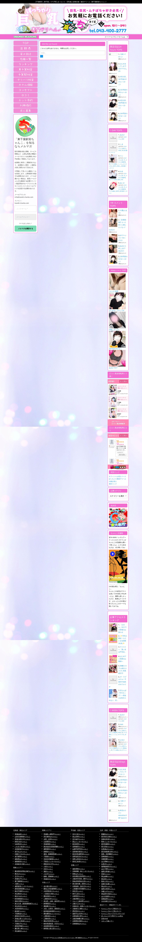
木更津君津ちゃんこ (22, 908)
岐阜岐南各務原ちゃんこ (52, 911)
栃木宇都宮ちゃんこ (22, 891)
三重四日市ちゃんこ (51, 899)
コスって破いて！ (107, 921)
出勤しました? (114, 329)
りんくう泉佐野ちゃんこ (81, 901)
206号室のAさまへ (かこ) (122, 115)
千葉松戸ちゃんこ (21, 923)
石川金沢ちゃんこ (78, 839)
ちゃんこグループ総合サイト (111, 908)
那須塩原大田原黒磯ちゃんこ (54, 846)
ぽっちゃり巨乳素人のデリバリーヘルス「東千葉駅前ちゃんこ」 (70, 937)
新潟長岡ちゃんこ (78, 844)
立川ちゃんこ (19, 876)
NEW (122, 139)
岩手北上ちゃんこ (21, 851)
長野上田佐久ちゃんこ (80, 859)
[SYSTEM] (25, 69)
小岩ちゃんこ (48, 866)
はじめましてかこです (116, 310)
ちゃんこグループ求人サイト (111, 911)
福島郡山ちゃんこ (21, 859)
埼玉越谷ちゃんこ (21, 931)
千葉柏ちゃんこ (49, 856)
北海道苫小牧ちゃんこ (22, 864)
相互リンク (113, 484)
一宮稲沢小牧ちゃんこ (51, 894)
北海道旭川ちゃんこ (22, 849)
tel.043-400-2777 (107, 30)
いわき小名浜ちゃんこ (22, 846)
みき (121, 171)
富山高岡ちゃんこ (78, 836)
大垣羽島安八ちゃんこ (51, 891)
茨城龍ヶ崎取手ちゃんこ (52, 834)
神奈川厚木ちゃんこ (22, 901)
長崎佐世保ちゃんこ (108, 839)
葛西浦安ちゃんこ (50, 849)
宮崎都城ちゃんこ (107, 856)
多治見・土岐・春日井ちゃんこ (54, 901)
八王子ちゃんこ (49, 874)
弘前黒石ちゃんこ (21, 844)
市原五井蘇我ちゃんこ (51, 859)
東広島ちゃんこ (106, 879)
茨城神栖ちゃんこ (50, 844)
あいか (122, 183)
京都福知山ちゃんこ (79, 923)
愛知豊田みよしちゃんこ (52, 913)
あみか (122, 135)
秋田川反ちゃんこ (21, 841)
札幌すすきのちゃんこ (22, 854)
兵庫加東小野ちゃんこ (80, 916)
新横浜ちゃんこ (49, 851)
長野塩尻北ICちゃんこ (80, 856)
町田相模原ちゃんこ (22, 899)
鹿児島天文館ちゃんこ (109, 836)
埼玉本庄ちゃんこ (21, 906)
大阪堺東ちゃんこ (78, 899)
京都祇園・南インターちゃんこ (83, 871)
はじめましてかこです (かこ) (122, 771)
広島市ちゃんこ (106, 864)
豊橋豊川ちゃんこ (50, 906)
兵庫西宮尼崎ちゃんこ (80, 921)
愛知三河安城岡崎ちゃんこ (53, 889)
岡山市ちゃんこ (106, 886)
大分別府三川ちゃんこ (109, 901)
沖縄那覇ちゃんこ (107, 859)
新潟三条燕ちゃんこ (79, 861)
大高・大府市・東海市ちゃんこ (54, 908)
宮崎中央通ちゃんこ (108, 884)
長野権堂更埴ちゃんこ (80, 851)
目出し (119, 166)
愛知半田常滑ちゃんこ (51, 921)
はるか (122, 740)
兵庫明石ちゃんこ (78, 896)
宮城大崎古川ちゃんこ (22, 839)
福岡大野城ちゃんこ (108, 871)
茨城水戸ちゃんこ (21, 879)
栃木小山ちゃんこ (21, 896)
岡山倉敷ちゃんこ (107, 876)
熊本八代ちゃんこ (107, 881)
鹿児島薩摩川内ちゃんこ (109, 851)
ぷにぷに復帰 (113, 291)
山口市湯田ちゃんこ (108, 896)
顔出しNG (120, 179)
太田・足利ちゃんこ (51, 839)
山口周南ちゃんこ (107, 861)
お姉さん (123, 148)
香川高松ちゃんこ (107, 846)
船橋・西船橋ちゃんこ (51, 876)
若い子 (123, 160)
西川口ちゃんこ (20, 874)
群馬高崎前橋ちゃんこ (22, 889)
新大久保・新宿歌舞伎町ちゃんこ (26, 903)
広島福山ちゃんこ (107, 849)
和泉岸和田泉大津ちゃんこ (81, 881)
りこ (121, 156)
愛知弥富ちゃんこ (50, 896)
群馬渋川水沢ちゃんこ (22, 916)
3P (122, 150)
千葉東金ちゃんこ (21, 913)
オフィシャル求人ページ (117, 476)
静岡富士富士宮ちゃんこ (52, 928)
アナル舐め (114, 164)
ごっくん (120, 164)
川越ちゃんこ (19, 884)
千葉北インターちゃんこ (52, 861)
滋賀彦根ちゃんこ (78, 869)
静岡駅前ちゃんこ (50, 903)
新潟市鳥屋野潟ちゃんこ (81, 854)
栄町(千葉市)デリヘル (118, 421)
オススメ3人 (121, 734)
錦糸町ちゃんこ (20, 911)
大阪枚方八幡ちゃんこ (80, 908)
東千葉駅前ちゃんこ (22, 881)
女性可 (114, 166)
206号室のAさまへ (115, 349)
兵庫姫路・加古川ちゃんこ (81, 886)
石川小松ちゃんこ (78, 834)
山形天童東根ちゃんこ (22, 836)
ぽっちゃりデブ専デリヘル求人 (112, 916)
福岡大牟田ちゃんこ (108, 889)
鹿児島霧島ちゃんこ (108, 844)
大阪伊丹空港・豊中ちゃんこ (82, 879)
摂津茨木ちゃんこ (78, 911)
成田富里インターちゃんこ (24, 886)
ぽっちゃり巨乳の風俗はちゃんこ (124, 584)
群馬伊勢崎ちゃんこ (22, 926)
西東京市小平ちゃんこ (51, 864)
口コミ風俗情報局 (118, 424)
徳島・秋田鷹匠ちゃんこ (109, 854)
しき (121, 144)
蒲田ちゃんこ (48, 871)
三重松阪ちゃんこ (50, 916)
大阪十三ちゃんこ (78, 903)
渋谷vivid (104, 918)
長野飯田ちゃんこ (78, 846)
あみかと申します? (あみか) (122, 248)
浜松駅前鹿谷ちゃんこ (51, 926)
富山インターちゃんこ (80, 841)
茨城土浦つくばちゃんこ (23, 918)
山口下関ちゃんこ (107, 869)
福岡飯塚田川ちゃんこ (109, 866)
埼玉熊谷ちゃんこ (21, 894)
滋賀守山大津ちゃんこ (80, 913)
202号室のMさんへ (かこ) (122, 92)
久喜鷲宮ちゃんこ (50, 841)
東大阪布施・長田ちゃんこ (81, 884)
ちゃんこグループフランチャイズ (113, 913)
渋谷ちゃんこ (48, 869)
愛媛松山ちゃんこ (107, 834)
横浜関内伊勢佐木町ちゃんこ (25, 871)
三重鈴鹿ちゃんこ (50, 918)
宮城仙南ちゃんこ (21, 834)
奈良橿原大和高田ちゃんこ (81, 876)
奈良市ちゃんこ (77, 891)
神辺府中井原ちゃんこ (109, 894)
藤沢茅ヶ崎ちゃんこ (22, 928)
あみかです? (113, 368)
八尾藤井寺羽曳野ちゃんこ (81, 889)
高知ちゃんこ (106, 874)
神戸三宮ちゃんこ (78, 894)
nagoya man (112, 584)
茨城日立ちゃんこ (50, 879)
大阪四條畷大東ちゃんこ (81, 918)
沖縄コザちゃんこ (107, 891)
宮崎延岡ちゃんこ (107, 899)
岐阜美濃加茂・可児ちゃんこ (54, 923)
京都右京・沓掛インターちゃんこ (84, 906)
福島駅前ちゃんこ (21, 861)
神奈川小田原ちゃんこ (22, 921)
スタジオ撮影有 (113, 732)
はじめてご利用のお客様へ (122, 658)
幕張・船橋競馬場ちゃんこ (53, 854)
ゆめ (121, 724)
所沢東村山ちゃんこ (51, 836)
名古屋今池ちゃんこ (51, 886)
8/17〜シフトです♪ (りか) (122, 237)
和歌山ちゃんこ (77, 874)
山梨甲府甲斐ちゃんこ (80, 849)
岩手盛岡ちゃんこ (21, 856)
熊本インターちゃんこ (109, 841)
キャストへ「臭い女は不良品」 (122, 649)
